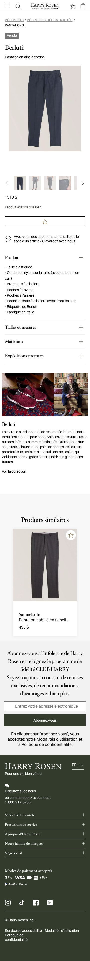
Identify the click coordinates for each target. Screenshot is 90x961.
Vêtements (14, 20)
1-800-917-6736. (18, 802)
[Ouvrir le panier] (83, 6)
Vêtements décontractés (49, 20)
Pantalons (14, 25)
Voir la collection (14, 471)
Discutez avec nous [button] (20, 791)
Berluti (14, 47)
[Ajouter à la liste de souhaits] (71, 535)
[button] (7, 6)
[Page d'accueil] (45, 6)
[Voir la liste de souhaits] (73, 6)
